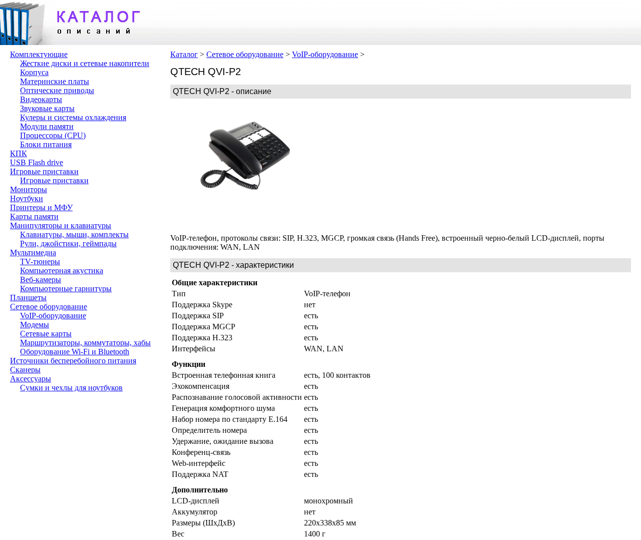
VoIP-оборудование (53, 315)
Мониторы (28, 189)
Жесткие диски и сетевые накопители (84, 63)
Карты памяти (34, 216)
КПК (18, 153)
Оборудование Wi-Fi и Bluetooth (74, 351)
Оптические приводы (57, 90)
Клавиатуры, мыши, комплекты (74, 234)
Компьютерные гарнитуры (66, 288)
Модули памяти (47, 126)
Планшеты (28, 297)
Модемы (34, 324)
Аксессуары (30, 378)
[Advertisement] (395, 166)
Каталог (184, 54)
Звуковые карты (47, 108)
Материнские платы (54, 81)
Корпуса (34, 72)
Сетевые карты (46, 333)
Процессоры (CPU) (53, 135)
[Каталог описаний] (75, 42)
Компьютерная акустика (61, 270)
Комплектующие (39, 54)
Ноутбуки (26, 198)
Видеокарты (41, 99)
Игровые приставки (44, 171)
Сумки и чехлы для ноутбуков (71, 387)
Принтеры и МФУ (41, 207)
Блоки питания (46, 144)
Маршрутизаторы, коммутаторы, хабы (85, 342)
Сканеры (25, 369)
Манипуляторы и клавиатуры (60, 225)
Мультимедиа (33, 252)
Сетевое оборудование (48, 306)
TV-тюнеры (40, 261)
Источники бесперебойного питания (73, 360)
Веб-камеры (40, 279)
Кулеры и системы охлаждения (73, 117)
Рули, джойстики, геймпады (68, 243)
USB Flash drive (36, 162)
